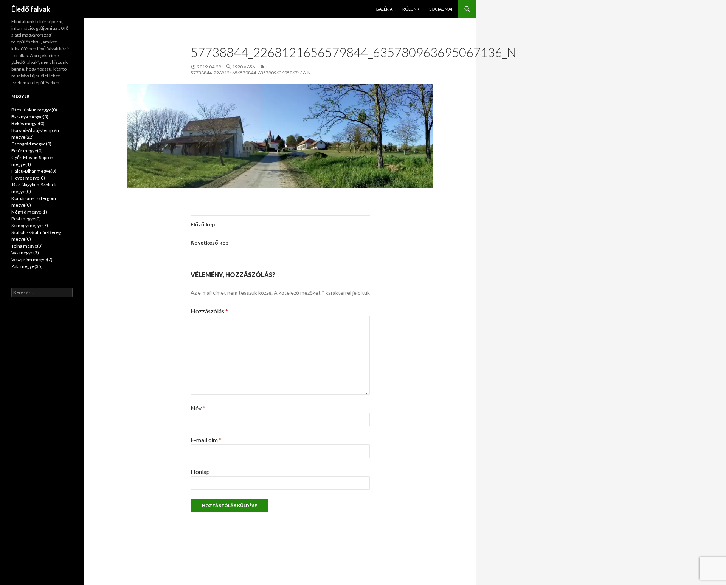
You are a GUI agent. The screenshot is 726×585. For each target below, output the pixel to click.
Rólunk (410, 8)
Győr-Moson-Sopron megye (32, 161)
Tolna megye (27, 246)
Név (198, 408)
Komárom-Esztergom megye (33, 201)
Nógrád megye (29, 212)
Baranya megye (29, 116)
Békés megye (28, 123)
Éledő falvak (30, 9)
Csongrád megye (31, 144)
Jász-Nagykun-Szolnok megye (34, 188)
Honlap (200, 471)
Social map (441, 8)
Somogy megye (29, 225)
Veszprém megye (32, 259)
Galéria (383, 8)
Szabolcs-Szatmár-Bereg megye (36, 235)
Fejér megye (27, 150)
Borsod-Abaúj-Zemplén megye (35, 133)
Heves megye (28, 178)
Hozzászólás (209, 310)
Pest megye (26, 218)
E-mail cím (206, 439)
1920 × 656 (243, 67)
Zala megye (27, 266)
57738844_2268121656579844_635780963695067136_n (251, 73)
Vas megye (25, 252)
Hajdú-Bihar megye (33, 171)
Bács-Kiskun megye (34, 110)
